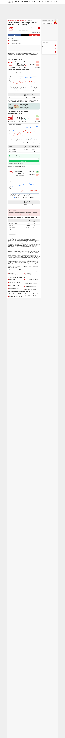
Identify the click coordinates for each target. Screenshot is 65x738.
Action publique (24, 1)
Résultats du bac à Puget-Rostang (15, 296)
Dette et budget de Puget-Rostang (31, 279)
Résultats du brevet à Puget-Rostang (32, 293)
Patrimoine (12, 20)
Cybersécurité (41, 1)
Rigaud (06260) (12, 273)
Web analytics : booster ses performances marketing (47, 45)
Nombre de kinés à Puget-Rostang (15, 283)
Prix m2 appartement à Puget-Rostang (16, 41)
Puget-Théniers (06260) (13, 274)
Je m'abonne (23, 161)
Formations (45, 42)
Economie (47, 1)
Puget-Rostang (11, 101)
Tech (19, 1)
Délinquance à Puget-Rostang (14, 286)
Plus (51, 1)
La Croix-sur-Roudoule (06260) (31, 271)
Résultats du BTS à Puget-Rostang (31, 295)
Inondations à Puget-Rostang (14, 285)
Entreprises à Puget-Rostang (14, 282)
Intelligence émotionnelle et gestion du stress (47, 52)
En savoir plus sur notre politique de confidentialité (16, 163)
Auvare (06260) (12, 271)
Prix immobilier (17, 20)
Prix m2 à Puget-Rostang (13, 40)
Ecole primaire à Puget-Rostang (31, 286)
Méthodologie (37, 67)
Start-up (34, 1)
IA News (15, 1)
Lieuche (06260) (28, 274)
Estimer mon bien (35, 106)
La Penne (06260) (28, 273)
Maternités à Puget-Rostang (30, 289)
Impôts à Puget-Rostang (13, 288)
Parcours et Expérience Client (48, 48)
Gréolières (10, 227)
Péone (10, 225)
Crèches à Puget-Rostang (30, 287)
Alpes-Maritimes (23, 20)
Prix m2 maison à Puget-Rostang (15, 43)
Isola (9, 229)
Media (30, 1)
